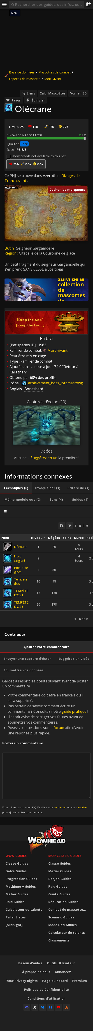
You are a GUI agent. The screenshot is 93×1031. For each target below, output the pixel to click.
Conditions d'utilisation (46, 998)
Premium (79, 981)
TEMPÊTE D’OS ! (21, 593)
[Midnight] (14, 925)
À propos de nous (36, 972)
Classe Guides (17, 863)
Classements (59, 940)
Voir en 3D (78, 93)
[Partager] (88, 4)
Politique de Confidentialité (46, 989)
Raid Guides (15, 902)
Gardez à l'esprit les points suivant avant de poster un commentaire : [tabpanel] (45, 746)
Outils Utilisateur (61, 963)
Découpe (20, 547)
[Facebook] (50, 1007)
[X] (34, 1007)
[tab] (16, 488)
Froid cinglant (19, 558)
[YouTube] (58, 1007)
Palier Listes (16, 917)
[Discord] (26, 1007)
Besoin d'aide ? (30, 963)
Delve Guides (16, 871)
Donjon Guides (60, 879)
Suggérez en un (43, 457)
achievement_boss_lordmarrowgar (57, 382)
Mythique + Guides (21, 886)
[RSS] (66, 1007)
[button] (4, 185)
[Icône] (8, 107)
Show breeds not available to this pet (39, 156)
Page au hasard (55, 981)
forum (58, 727)
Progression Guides (21, 879)
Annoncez (63, 972)
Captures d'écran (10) (46, 401)
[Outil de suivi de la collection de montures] (46, 289)
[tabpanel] (46, 572)
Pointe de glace (21, 570)
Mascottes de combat (54, 72)
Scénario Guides (61, 917)
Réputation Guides (63, 902)
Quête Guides (59, 894)
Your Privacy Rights (22, 981)
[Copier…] (61, 525)
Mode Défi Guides (62, 925)
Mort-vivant (52, 79)
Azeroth (49, 175)
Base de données (22, 72)
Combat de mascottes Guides (68, 909)
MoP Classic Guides (64, 856)
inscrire (82, 807)
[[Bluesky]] (42, 1007)
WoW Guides (16, 856)
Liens (31, 93)
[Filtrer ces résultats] (69, 525)
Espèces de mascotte (24, 79)
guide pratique (74, 711)
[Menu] (4, 4)
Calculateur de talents (24, 909)
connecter (60, 807)
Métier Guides (17, 894)
